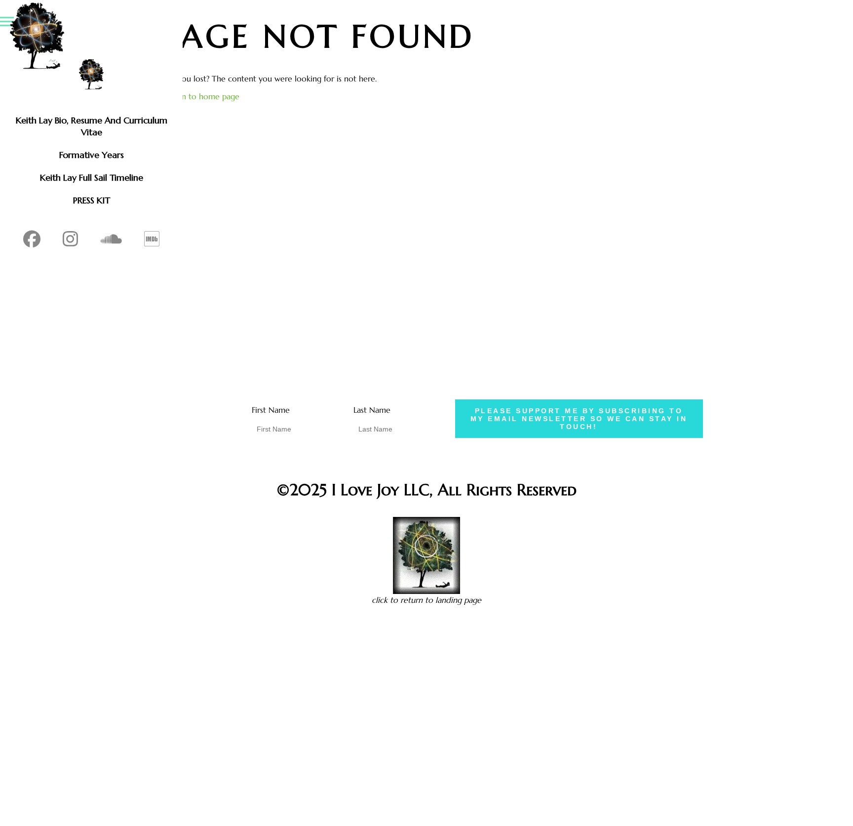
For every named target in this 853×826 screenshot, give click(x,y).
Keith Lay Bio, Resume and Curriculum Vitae (91, 126)
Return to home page (200, 96)
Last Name (371, 410)
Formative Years (91, 154)
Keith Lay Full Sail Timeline (91, 177)
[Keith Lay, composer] (91, 74)
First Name (271, 410)
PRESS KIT (91, 200)
